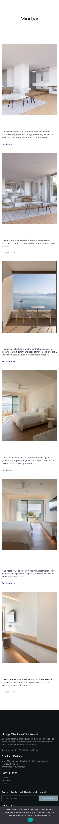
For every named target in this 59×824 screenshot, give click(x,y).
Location (5, 780)
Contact (5, 777)
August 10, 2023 (8, 668)
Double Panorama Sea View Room (28, 673)
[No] (55, 814)
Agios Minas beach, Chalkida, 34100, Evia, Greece (24, 761)
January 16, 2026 (9, 337)
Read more (7, 144)
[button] (49, 6)
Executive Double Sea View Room (28, 451)
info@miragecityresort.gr (13, 766)
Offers (4, 783)
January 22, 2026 (9, 120)
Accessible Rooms (16, 343)
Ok (30, 820)
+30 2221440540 (9, 764)
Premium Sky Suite (17, 125)
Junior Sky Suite (14, 234)
